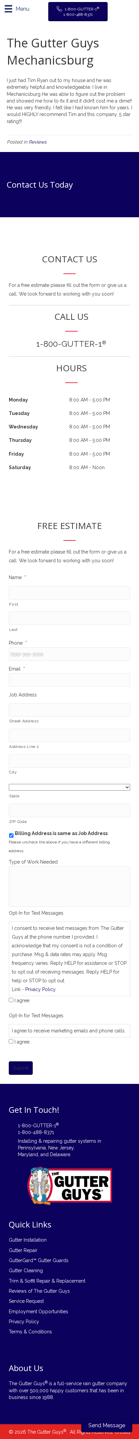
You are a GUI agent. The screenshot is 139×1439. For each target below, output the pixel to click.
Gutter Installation (28, 1240)
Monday (18, 400)
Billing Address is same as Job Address (61, 833)
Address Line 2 (24, 746)
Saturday (20, 467)
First (13, 604)
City (13, 772)
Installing (27, 1141)
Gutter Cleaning (26, 1270)
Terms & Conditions (30, 1331)
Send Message (106, 1425)
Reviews (38, 142)
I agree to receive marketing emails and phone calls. (69, 1030)
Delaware (60, 1154)
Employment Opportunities (38, 1311)
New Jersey (61, 1147)
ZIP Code (18, 821)
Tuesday (19, 413)
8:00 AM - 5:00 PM (89, 400)
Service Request (26, 1301)
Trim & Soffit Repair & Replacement (47, 1281)
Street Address (23, 721)
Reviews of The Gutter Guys (39, 1291)
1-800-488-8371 (36, 1132)
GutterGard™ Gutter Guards (38, 1260)
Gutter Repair (23, 1250)
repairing (52, 1141)
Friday (16, 454)
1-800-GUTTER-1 (71, 344)
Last (13, 629)
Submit (20, 1068)
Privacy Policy (40, 989)
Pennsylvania (32, 1147)
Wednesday (23, 426)
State (14, 796)
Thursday (20, 440)
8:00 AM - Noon (87, 467)
